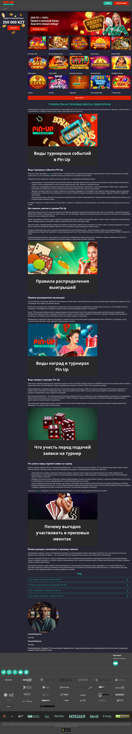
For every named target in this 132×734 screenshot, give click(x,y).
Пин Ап (49, 173)
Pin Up (38, 491)
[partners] (115, 665)
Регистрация (121, 3)
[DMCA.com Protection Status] (122, 716)
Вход (108, 3)
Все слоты (79, 98)
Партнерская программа (119, 658)
